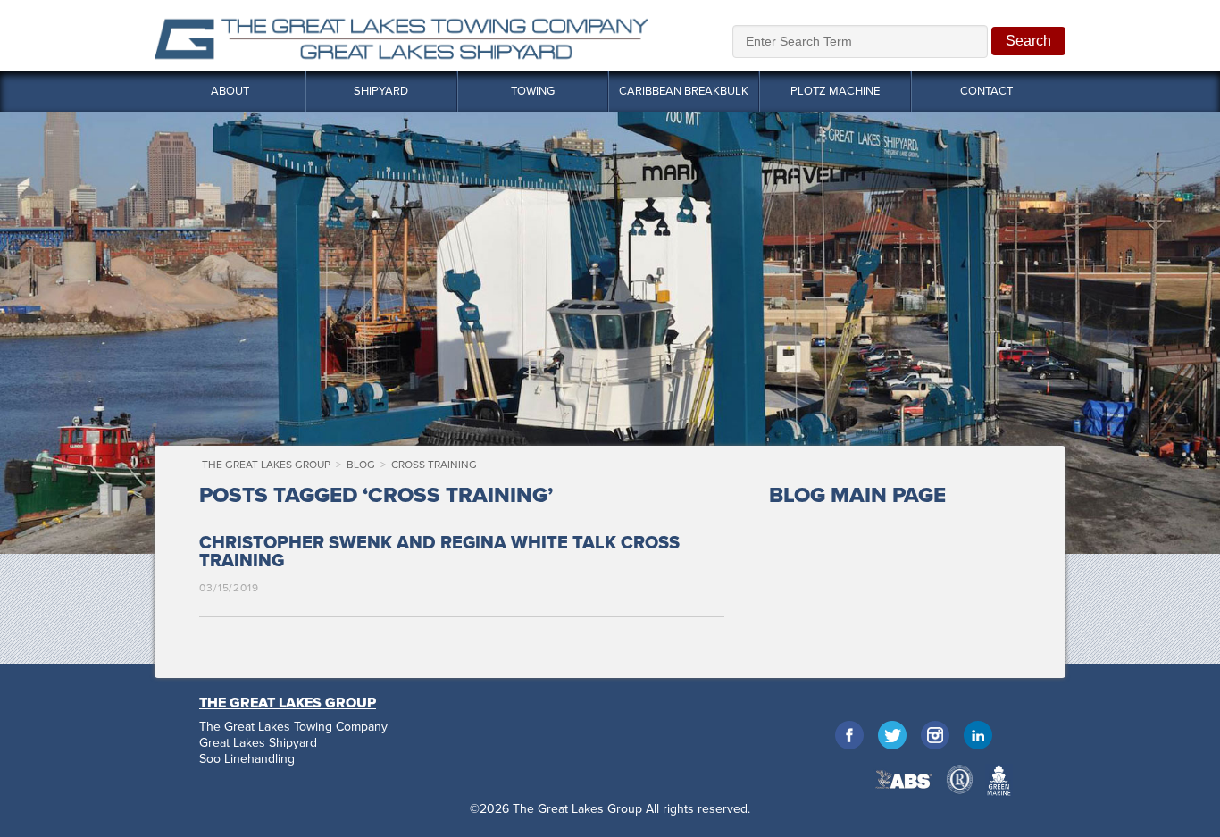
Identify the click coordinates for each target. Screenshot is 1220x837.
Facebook (849, 735)
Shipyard (381, 91)
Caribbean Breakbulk (683, 91)
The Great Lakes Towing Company (293, 727)
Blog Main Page (857, 495)
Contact (986, 91)
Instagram (935, 735)
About (230, 91)
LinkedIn (978, 735)
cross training (434, 464)
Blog (361, 464)
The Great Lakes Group (401, 35)
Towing (533, 91)
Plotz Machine (835, 91)
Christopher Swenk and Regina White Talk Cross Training (439, 552)
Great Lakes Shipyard (258, 743)
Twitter (892, 735)
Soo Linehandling (247, 759)
